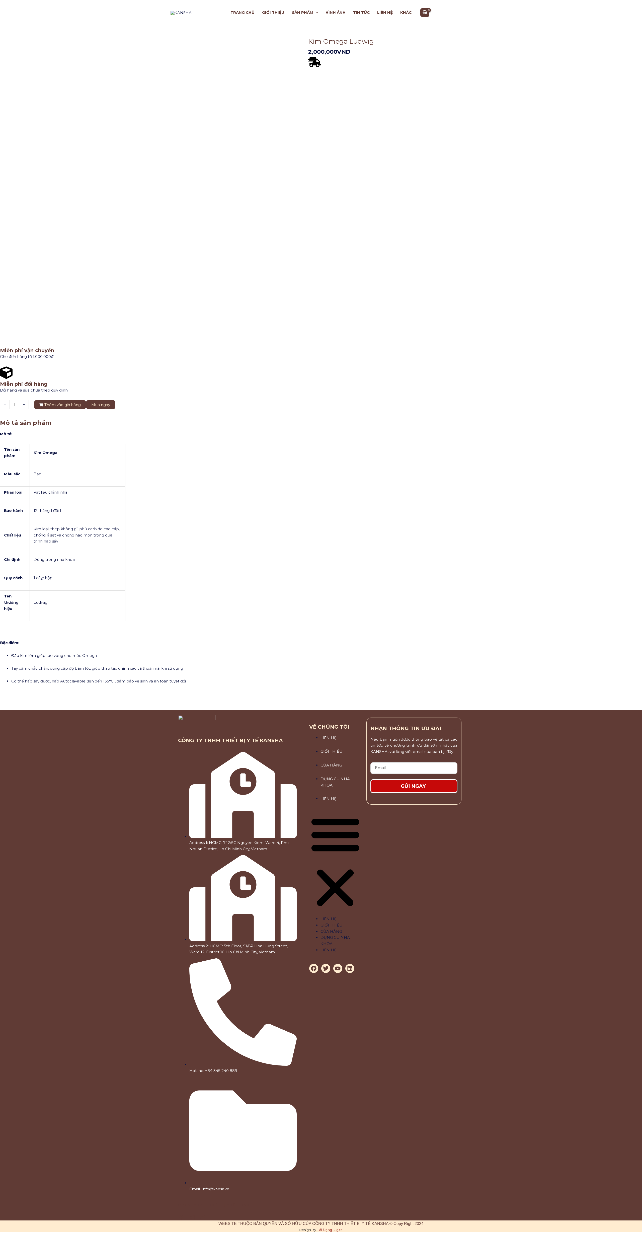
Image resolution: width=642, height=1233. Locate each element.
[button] (335, 862)
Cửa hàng (331, 765)
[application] (315, 13)
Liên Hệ (328, 737)
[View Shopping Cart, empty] (424, 12)
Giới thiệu (331, 751)
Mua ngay (100, 404)
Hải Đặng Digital (330, 1230)
